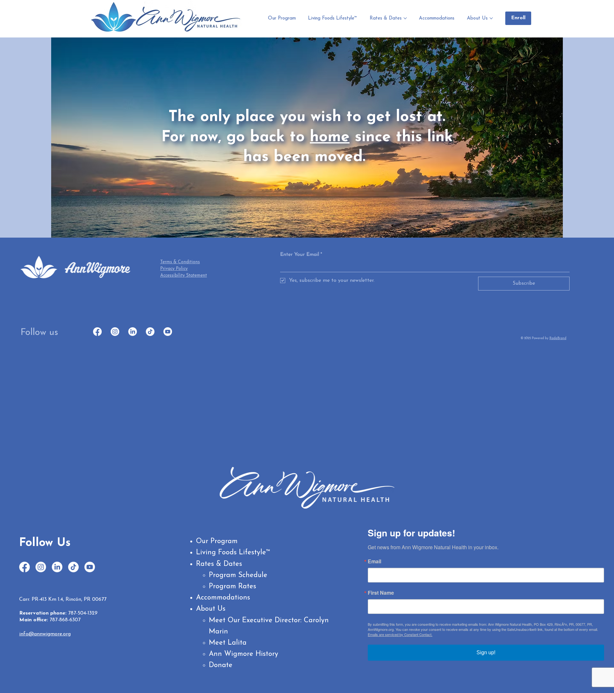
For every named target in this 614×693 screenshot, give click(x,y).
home (330, 137)
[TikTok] (150, 331)
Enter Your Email (301, 254)
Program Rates (232, 586)
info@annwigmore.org (45, 634)
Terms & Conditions (180, 262)
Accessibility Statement (183, 275)
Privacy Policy (174, 268)
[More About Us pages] (491, 18)
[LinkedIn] (132, 331)
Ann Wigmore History (243, 654)
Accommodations (223, 597)
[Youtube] (167, 331)
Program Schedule (238, 575)
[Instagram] (115, 331)
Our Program (217, 541)
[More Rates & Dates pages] (405, 18)
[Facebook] (97, 331)
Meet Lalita (228, 643)
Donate (220, 665)
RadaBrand (557, 338)
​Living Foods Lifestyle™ (233, 552)
